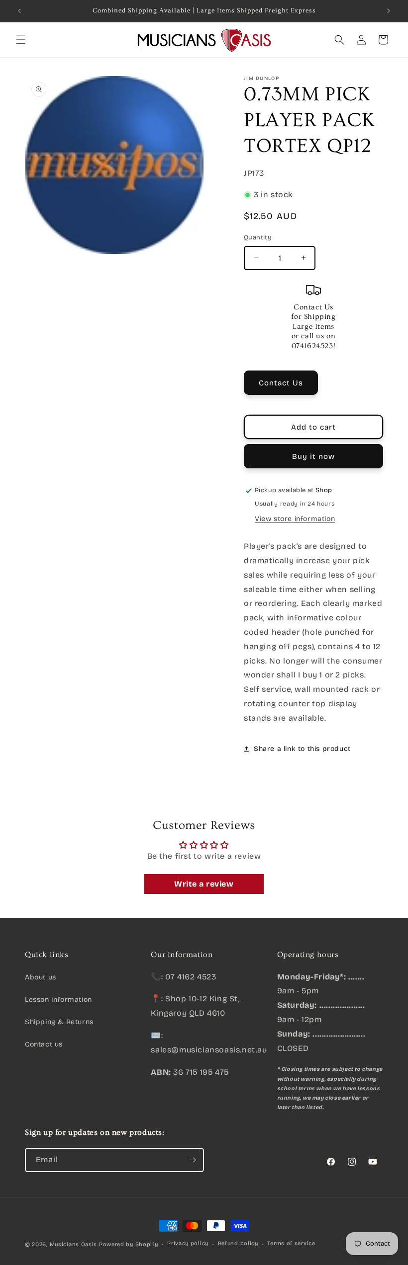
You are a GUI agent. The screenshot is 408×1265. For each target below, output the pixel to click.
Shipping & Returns (59, 1022)
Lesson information (58, 999)
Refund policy (238, 1243)
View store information (295, 519)
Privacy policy (187, 1243)
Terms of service (291, 1243)
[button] (21, 40)
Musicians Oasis (74, 1244)
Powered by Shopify (128, 1244)
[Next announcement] (389, 11)
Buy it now (313, 456)
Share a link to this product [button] (302, 748)
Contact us (44, 1044)
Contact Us (281, 382)
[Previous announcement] (19, 11)
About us (40, 977)
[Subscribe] (192, 1160)
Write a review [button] (203, 884)
